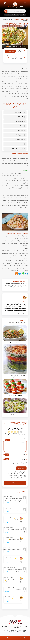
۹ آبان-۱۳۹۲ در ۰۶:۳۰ (8, 527)
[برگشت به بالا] (15, 615)
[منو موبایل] (25, 3)
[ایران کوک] (15, 4)
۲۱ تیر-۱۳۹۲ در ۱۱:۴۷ (8, 548)
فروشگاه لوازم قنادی (22, 630)
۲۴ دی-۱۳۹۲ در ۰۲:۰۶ (8, 517)
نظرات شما (23, 631)
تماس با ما (6, 630)
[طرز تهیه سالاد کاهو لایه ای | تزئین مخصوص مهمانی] (15, 375)
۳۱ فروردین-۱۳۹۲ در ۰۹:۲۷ (9, 577)
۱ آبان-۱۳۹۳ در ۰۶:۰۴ (8, 496)
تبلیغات (12, 631)
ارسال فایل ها (21, 468)
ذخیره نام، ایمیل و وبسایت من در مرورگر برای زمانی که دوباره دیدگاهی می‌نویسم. (15, 463)
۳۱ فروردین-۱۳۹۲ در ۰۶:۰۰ (9, 587)
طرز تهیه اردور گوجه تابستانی (15, 395)
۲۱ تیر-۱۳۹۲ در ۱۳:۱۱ (8, 557)
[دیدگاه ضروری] (14, 450)
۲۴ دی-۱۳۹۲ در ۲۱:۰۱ (8, 508)
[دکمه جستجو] (5, 11)
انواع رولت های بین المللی (12, 15)
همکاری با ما (7, 631)
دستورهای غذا (13, 630)
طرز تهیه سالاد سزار (15, 415)
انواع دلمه (22, 15)
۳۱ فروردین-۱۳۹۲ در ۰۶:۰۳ (9, 567)
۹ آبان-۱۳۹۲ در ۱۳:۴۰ (8, 537)
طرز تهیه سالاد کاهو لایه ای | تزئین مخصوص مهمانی (15, 376)
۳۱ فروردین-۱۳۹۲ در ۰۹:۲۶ (9, 597)
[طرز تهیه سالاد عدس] (15, 341)
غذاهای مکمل (22, 46)
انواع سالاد (16, 19)
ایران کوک (10, 6)
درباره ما (17, 631)
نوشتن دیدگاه (11, 51)
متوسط (22, 19)
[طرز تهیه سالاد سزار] (15, 414)
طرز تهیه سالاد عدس (15, 342)
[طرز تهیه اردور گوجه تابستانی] (15, 394)
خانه (27, 19)
